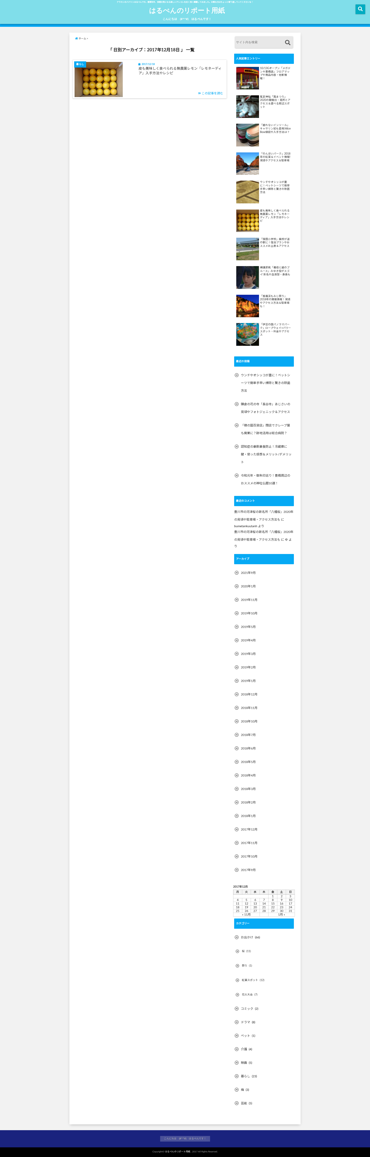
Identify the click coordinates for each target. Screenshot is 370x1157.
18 (237, 907)
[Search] (287, 42)
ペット (245, 1035)
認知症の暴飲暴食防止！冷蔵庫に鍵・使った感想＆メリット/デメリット (266, 454)
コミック (247, 1008)
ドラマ (245, 1022)
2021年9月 (248, 572)
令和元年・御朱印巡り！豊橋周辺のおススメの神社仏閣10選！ (265, 479)
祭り (244, 965)
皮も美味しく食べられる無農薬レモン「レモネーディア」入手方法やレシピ (180, 71)
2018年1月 (248, 816)
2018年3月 (248, 789)
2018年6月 (248, 748)
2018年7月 (248, 735)
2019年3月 (248, 653)
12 (246, 903)
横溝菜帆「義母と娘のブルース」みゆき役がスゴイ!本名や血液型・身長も (275, 271)
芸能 (244, 1103)
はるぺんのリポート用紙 (187, 10)
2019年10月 (249, 613)
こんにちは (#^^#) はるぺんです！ (187, 19)
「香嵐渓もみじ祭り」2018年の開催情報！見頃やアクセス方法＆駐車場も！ (275, 301)
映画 (244, 1062)
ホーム (82, 38)
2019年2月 (248, 667)
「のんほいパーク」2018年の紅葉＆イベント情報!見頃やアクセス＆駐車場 (275, 157)
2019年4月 (248, 640)
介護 (244, 1049)
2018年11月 (249, 708)
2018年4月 (248, 775)
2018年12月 (249, 694)
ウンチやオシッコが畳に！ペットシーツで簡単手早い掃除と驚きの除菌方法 (275, 187)
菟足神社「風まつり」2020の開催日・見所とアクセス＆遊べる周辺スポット (275, 102)
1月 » (281, 914)
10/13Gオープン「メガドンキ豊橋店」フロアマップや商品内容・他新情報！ (275, 73)
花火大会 (247, 994)
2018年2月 (248, 802)
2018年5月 (248, 762)
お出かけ (247, 937)
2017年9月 (248, 870)
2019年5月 (248, 626)
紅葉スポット (250, 980)
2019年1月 (248, 681)
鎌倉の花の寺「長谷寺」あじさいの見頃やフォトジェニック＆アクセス (265, 408)
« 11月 (246, 914)
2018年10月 (249, 721)
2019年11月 (249, 599)
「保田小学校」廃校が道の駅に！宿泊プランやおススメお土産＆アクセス (275, 242)
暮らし (245, 1076)
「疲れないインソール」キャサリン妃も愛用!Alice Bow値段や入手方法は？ (275, 128)
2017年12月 (249, 829)
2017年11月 (249, 843)
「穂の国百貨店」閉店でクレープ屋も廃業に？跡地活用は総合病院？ (265, 429)
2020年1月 (248, 586)
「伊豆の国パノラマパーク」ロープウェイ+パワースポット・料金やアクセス (275, 329)
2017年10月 (249, 856)
